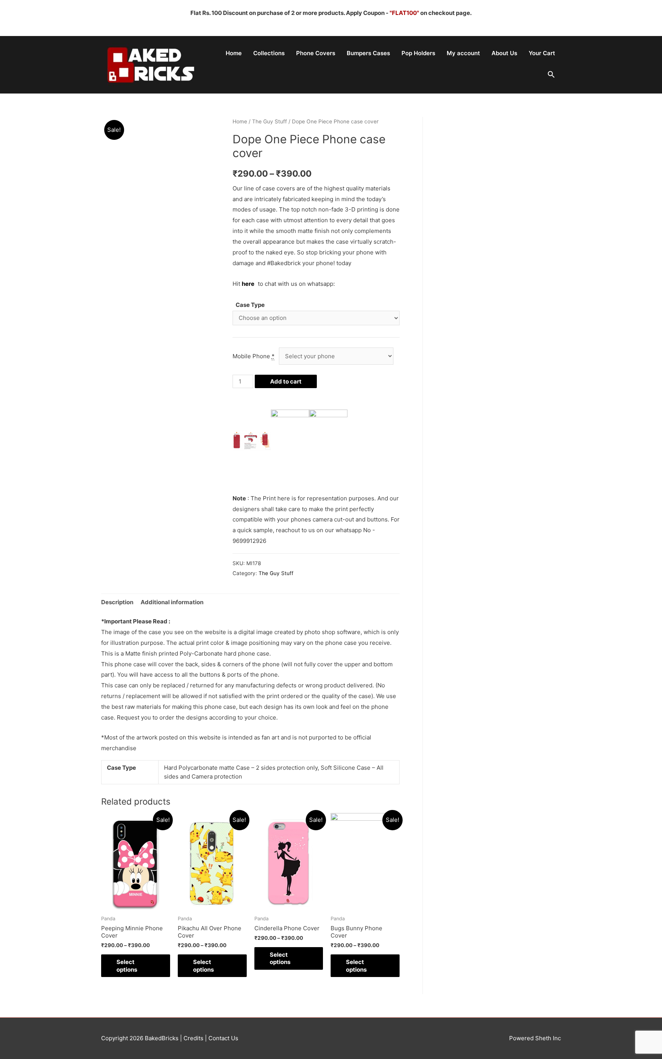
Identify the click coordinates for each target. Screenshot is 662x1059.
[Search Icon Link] (551, 74)
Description (117, 602)
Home (234, 53)
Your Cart (542, 53)
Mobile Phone (254, 356)
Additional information (172, 602)
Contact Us (222, 1038)
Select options (126, 965)
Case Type (250, 304)
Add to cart (286, 381)
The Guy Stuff (269, 121)
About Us (504, 53)
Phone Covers (315, 53)
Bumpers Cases (368, 53)
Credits (193, 1038)
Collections (269, 53)
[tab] (117, 602)
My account (463, 53)
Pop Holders (418, 53)
